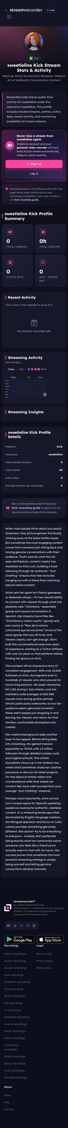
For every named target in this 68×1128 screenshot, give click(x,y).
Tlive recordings (13, 989)
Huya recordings (14, 1070)
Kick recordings (13, 975)
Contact (9, 1109)
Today (11, 369)
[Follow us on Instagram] (28, 925)
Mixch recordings (14, 1031)
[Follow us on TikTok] (15, 925)
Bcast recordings (14, 996)
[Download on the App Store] (50, 939)
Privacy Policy (44, 961)
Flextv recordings (14, 1038)
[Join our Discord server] (8, 925)
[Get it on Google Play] (19, 939)
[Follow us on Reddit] (34, 925)
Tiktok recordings (14, 953)
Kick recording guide (26, 199)
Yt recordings (12, 1010)
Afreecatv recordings (17, 981)
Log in (34, 173)
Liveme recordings (15, 1024)
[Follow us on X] (21, 925)
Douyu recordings (15, 1063)
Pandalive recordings (17, 1017)
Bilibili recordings (14, 1056)
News (7, 1095)
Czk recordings (13, 1003)
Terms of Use (44, 953)
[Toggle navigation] (9, 16)
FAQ (6, 1102)
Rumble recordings (15, 1077)
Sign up (35, 163)
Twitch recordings (15, 961)
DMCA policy (44, 967)
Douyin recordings (15, 967)
